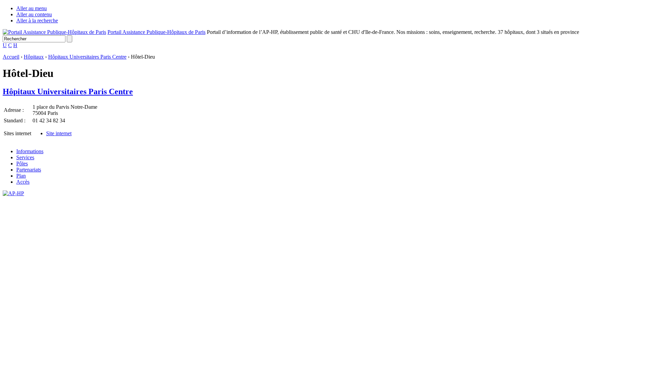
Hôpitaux (34, 57)
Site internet (59, 133)
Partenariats (28, 169)
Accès (22, 182)
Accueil (11, 57)
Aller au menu (31, 8)
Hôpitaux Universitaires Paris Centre (87, 57)
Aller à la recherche (37, 20)
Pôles (22, 163)
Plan (21, 176)
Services (25, 157)
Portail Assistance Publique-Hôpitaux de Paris (156, 32)
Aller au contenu (34, 14)
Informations (29, 151)
